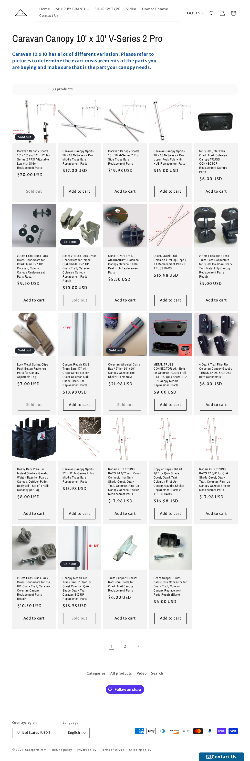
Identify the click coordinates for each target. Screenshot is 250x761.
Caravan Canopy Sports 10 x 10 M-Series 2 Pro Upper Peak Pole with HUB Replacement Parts (169, 157)
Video (142, 673)
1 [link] (112, 646)
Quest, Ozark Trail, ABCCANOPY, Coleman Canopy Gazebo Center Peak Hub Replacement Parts (123, 264)
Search (157, 673)
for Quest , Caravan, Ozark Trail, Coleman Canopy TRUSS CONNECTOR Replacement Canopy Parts (213, 161)
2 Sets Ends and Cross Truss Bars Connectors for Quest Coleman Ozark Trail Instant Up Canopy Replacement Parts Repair (215, 266)
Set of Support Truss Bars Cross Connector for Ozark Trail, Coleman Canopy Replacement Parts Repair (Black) (170, 586)
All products (121, 673)
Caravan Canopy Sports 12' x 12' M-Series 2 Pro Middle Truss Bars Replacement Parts (78, 475)
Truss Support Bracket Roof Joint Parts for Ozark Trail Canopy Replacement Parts (122, 584)
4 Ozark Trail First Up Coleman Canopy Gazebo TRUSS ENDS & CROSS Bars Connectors (215, 371)
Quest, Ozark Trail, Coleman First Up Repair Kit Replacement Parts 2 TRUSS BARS (170, 262)
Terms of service (112, 750)
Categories (96, 673)
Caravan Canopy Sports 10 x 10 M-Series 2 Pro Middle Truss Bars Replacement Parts (78, 157)
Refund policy (62, 750)
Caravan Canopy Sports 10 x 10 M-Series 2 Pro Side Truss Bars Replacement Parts (123, 157)
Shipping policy (140, 750)
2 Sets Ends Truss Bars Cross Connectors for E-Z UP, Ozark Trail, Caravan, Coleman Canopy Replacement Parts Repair (34, 588)
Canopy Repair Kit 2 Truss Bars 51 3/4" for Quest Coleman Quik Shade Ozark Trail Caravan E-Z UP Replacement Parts (76, 588)
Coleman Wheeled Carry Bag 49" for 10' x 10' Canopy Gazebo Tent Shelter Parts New (124, 371)
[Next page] (138, 646)
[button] (72, 9)
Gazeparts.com (36, 750)
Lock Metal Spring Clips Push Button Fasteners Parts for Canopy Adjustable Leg (32, 371)
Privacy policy (86, 750)
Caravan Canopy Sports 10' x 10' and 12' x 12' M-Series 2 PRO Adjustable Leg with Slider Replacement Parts (33, 159)
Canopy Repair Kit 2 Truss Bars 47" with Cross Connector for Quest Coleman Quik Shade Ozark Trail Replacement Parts (75, 375)
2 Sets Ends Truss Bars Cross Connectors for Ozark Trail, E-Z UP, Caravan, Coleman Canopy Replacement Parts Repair (32, 266)
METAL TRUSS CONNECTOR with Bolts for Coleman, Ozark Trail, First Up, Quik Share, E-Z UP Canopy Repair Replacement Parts (170, 375)
